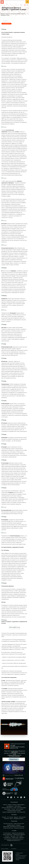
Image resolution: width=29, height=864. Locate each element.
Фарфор (18, 825)
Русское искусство (8, 823)
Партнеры (12, 836)
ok (14, 797)
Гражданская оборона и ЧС (13, 840)
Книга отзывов (19, 809)
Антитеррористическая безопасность (13, 839)
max (11, 797)
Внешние (6, 818)
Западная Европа (11, 825)
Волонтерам (7, 809)
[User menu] (27, 1)
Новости (7, 13)
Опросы (13, 809)
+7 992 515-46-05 (4, 797)
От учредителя (6, 23)
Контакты (7, 836)
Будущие (16, 817)
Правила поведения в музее (9, 812)
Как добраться (10, 806)
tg (7, 797)
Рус (25, 5)
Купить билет (17, 806)
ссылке (17, 859)
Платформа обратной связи (14, 810)
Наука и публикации (7, 834)
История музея (7, 833)
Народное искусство (19, 828)
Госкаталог (13, 848)
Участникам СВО (21, 812)
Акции (15, 807)
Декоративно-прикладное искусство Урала (13, 826)
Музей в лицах (15, 837)
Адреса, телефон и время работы (16, 804)
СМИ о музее (19, 836)
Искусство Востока (8, 828)
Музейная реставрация (19, 834)
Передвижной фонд (18, 818)
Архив (11, 818)
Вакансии (21, 837)
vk (17, 797)
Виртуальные (22, 817)
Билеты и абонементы (7, 807)
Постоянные (10, 817)
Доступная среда (21, 807)
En (27, 5)
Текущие (4, 817)
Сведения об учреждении (18, 833)
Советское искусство (19, 823)
